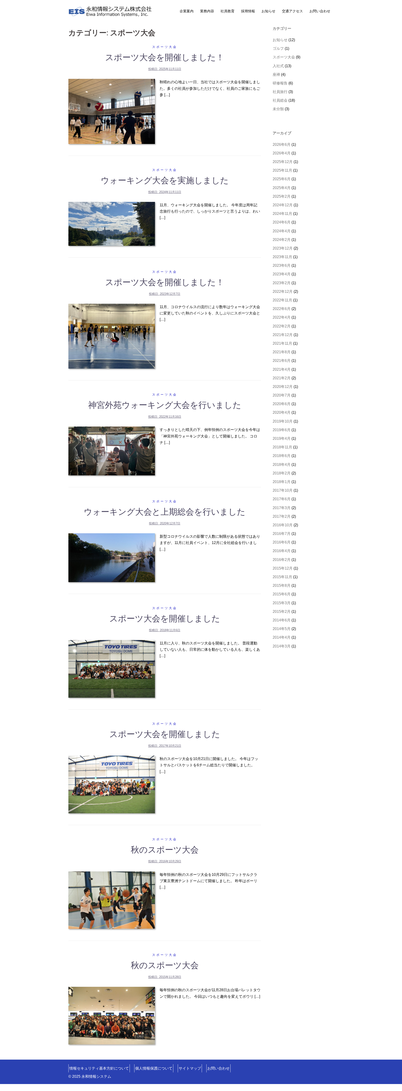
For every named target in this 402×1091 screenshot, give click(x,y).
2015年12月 (283, 568)
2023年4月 (282, 274)
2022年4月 (282, 317)
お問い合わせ (319, 11)
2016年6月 (282, 542)
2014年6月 (282, 620)
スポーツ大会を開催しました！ (164, 57)
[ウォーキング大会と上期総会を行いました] (111, 557)
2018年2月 (282, 473)
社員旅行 (280, 92)
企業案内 (187, 11)
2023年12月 (283, 248)
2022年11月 (282, 300)
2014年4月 (282, 637)
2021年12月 (283, 335)
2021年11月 (282, 343)
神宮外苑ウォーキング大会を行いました (164, 405)
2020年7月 (282, 395)
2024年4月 (282, 231)
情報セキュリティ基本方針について (99, 1068)
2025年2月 (282, 196)
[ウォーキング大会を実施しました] (111, 224)
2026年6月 (282, 145)
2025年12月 (283, 162)
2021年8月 (282, 352)
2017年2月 (282, 516)
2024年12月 (283, 205)
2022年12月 (283, 292)
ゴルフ (278, 48)
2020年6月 (282, 404)
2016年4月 (282, 551)
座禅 (276, 75)
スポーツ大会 (164, 47)
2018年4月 (282, 465)
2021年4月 (282, 369)
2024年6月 (282, 222)
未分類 (278, 109)
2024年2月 (282, 240)
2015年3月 (282, 603)
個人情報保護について (153, 1068)
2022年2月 (282, 326)
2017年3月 (282, 508)
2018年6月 (282, 456)
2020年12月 (283, 387)
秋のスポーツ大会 (165, 849)
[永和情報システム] (110, 11)
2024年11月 (282, 214)
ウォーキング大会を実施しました (165, 180)
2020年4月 (282, 412)
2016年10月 (283, 525)
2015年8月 (282, 585)
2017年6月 (282, 499)
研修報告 (280, 83)
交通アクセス (292, 11)
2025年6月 (282, 179)
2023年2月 (282, 283)
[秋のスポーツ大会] (111, 900)
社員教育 (227, 11)
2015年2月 (282, 612)
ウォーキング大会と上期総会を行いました (164, 512)
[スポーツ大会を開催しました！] (111, 111)
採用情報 (248, 11)
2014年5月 (282, 629)
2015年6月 (282, 594)
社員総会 (280, 100)
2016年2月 (282, 560)
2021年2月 (282, 378)
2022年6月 (282, 309)
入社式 (278, 66)
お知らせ (268, 11)
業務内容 (207, 11)
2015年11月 (282, 577)
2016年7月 (282, 534)
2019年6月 (282, 430)
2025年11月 (282, 170)
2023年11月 (282, 257)
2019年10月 (283, 421)
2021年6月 (282, 361)
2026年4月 (282, 153)
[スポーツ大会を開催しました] (111, 669)
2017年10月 (283, 490)
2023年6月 (282, 265)
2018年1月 (282, 482)
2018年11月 (282, 447)
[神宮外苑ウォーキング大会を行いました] (111, 451)
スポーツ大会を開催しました (164, 618)
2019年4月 (282, 438)
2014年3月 (282, 646)
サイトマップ (190, 1068)
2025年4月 (282, 188)
